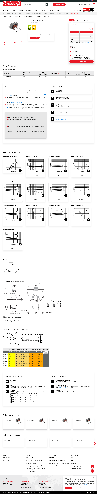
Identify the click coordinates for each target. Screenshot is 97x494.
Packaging (72, 53)
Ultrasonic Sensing (52, 465)
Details (11, 98)
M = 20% (74, 47)
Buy (72, 20)
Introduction (10, 13)
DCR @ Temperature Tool (31, 463)
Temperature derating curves (16, 102)
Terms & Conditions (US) (76, 465)
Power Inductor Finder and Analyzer (34, 458)
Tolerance (72, 46)
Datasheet (7, 42)
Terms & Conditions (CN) (76, 468)
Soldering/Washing (74, 13)
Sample (79, 20)
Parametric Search (60, 4)
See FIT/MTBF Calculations (61, 119)
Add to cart (83, 61)
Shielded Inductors (17, 16)
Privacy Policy (74, 463)
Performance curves (36, 13)
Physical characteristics (55, 13)
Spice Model (8, 45)
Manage (77, 487)
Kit (85, 20)
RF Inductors (6, 458)
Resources (6, 37)
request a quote (86, 42)
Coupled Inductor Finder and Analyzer (34, 460)
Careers (73, 458)
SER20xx (39, 16)
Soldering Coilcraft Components (65, 387)
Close (94, 478)
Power (10, 16)
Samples (73, 460)
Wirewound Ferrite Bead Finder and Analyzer (36, 468)
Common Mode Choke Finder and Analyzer (35, 466)
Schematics (45, 13)
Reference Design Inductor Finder (33, 469)
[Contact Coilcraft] (92, 466)
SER (34, 16)
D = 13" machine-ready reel (77, 55)
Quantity (71, 26)
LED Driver (50, 458)
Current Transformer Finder (32, 462)
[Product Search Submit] (47, 4)
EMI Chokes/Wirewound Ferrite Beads (11, 462)
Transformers (6, 460)
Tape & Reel (65, 13)
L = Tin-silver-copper (76, 51)
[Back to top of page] (92, 471)
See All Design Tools (30, 471)
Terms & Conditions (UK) (76, 466)
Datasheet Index (82, 4)
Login (90, 4)
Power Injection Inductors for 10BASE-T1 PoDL (58, 462)
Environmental (26, 13)
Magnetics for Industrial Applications (56, 460)
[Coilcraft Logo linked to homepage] (12, 4)
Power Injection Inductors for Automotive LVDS (59, 463)
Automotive (51, 457)
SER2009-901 (46, 16)
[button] (95, 424)
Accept (68, 487)
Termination (72, 50)
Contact (73, 457)
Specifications (18, 13)
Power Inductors (6, 457)
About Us (73, 462)
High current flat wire (27, 16)
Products (5, 16)
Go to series (35, 37)
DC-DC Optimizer (29, 457)
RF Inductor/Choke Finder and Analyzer (34, 465)
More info (83, 391)
